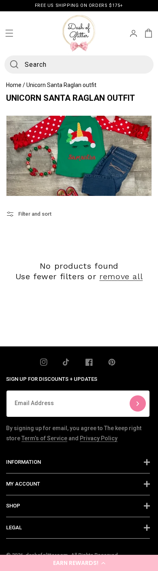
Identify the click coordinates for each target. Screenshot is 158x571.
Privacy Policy (98, 438)
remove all (121, 276)
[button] (79, 563)
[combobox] (79, 64)
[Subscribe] (138, 403)
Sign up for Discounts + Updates (51, 379)
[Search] (14, 64)
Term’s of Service (44, 438)
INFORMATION (23, 462)
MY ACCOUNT (23, 484)
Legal (14, 527)
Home (13, 85)
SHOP (13, 506)
